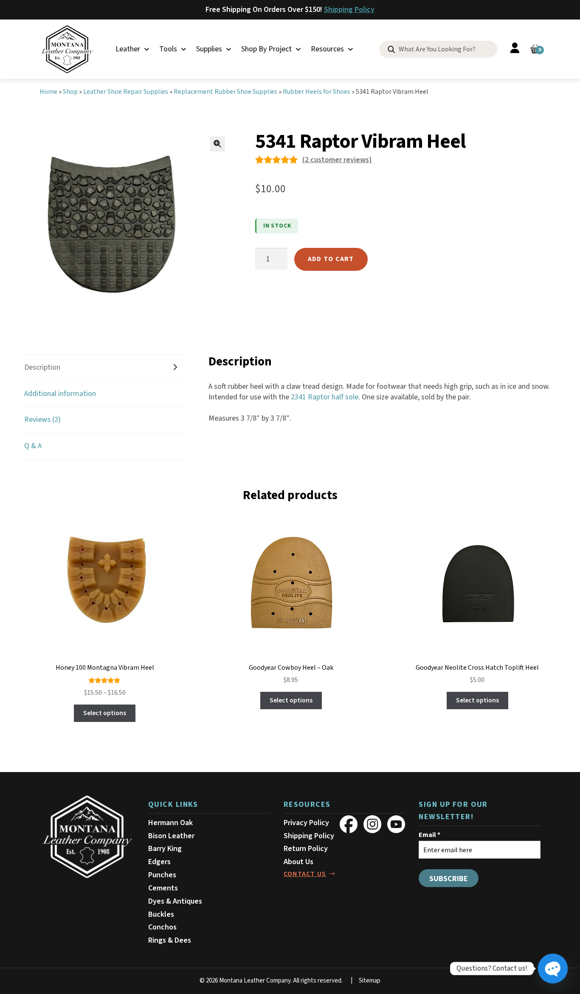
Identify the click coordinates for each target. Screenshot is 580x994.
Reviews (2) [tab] (42, 419)
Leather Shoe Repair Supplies (125, 91)
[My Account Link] (515, 49)
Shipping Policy (349, 9)
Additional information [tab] (60, 393)
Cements (163, 888)
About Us (298, 861)
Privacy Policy (306, 822)
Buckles (161, 914)
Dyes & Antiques (175, 901)
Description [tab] (42, 367)
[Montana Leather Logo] (87, 836)
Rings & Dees (169, 940)
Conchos (162, 927)
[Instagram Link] (372, 824)
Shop (70, 91)
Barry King (165, 848)
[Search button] (391, 50)
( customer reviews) (337, 159)
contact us (305, 873)
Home (48, 91)
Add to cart (331, 259)
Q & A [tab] (33, 446)
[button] (217, 144)
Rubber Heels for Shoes (316, 91)
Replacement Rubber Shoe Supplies (225, 91)
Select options (104, 713)
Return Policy (306, 848)
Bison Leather (171, 836)
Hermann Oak (170, 822)
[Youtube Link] (396, 824)
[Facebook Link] (349, 824)
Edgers (159, 861)
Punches (162, 875)
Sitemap (369, 980)
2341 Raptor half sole (324, 397)
